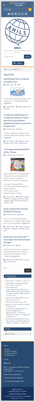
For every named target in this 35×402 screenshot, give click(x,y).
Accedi (7, 349)
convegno (6, 143)
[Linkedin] (19, 14)
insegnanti (7, 201)
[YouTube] (9, 14)
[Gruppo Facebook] (15, 14)
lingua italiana (22, 107)
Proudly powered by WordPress (13, 396)
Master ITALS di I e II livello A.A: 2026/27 (18, 304)
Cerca (5, 267)
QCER (29, 107)
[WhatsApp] (26, 14)
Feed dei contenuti (11, 351)
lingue (12, 201)
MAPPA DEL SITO (17, 389)
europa (26, 199)
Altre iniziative (10, 141)
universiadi (7, 109)
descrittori (20, 199)
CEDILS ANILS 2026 (12, 302)
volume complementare (20, 143)
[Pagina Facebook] (12, 14)
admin (19, 85)
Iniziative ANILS (10, 107)
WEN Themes (20, 398)
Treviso (11, 202)
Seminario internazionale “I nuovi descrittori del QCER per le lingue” (17, 240)
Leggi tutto (7, 103)
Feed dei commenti (11, 353)
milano (10, 262)
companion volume (23, 141)
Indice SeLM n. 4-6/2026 (13, 281)
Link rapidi (8, 9)
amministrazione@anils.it (18, 3)
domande (21, 229)
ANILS (17, 48)
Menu (20, 63)
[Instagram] (22, 14)
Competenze (14, 229)
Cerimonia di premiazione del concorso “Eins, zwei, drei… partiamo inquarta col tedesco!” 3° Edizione (18, 321)
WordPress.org (9, 355)
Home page (19, 5)
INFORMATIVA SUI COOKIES (17, 391)
